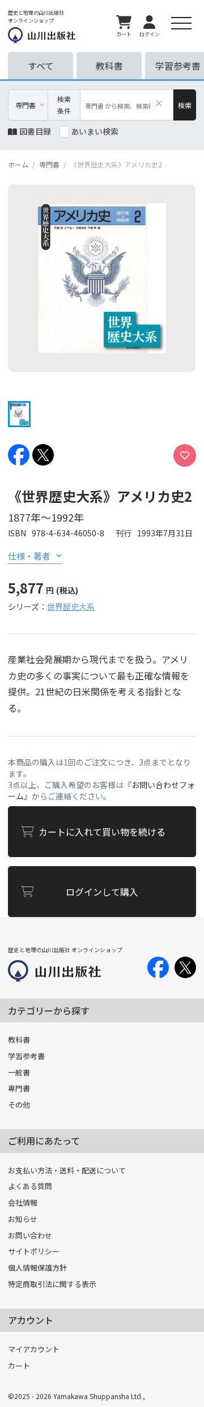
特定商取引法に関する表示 (52, 1284)
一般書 (19, 1072)
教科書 (19, 1039)
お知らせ (22, 1219)
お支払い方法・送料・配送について (67, 1170)
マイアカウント (34, 1349)
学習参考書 (26, 1056)
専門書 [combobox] (25, 105)
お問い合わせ (30, 1235)
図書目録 (35, 131)
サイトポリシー (34, 1251)
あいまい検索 (94, 131)
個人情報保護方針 (37, 1267)
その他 (19, 1104)
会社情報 (22, 1202)
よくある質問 (30, 1186)
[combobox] (126, 105)
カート (19, 1365)
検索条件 (64, 105)
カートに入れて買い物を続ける (102, 831)
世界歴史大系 (71, 606)
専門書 (19, 1088)
